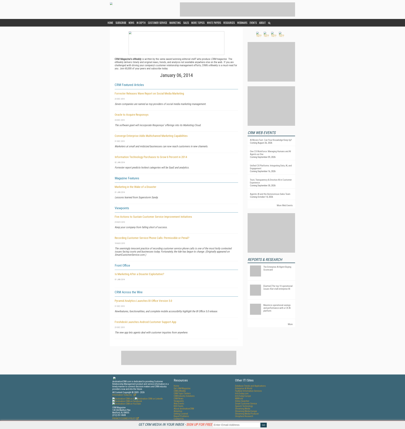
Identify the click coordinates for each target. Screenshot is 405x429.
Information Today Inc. (122, 395)
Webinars (242, 23)
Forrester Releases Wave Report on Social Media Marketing (149, 93)
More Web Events (285, 205)
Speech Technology (244, 406)
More (290, 324)
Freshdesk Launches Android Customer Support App (145, 322)
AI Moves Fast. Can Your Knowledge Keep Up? (271, 140)
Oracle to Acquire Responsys (132, 114)
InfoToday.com (242, 393)
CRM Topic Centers (182, 393)
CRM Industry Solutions (184, 396)
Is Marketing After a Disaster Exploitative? (139, 274)
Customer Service (157, 23)
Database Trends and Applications (250, 386)
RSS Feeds (178, 406)
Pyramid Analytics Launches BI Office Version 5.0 (143, 301)
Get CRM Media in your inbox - (175, 424)
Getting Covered (181, 413)
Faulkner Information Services (248, 391)
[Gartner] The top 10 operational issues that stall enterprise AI (278, 287)
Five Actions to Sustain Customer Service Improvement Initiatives (153, 217)
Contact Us (179, 418)
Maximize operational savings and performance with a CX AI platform (277, 308)
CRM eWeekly (180, 391)
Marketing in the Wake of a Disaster (135, 187)
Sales (186, 23)
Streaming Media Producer (247, 413)
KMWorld (239, 398)
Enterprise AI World (243, 388)
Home (110, 23)
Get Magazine (182, 388)
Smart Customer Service (246, 403)
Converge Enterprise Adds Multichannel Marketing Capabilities (151, 136)
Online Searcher (242, 401)
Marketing (175, 23)
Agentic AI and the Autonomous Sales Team (270, 194)
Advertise (178, 411)
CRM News (178, 398)
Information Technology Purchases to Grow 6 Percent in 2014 (151, 157)
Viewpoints (179, 401)
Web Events (179, 403)
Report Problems (181, 416)
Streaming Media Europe (246, 411)
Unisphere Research (244, 416)
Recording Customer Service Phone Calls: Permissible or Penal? (152, 238)
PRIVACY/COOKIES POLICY (124, 418)
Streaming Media (242, 408)
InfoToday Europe (243, 396)
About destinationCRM (184, 408)
